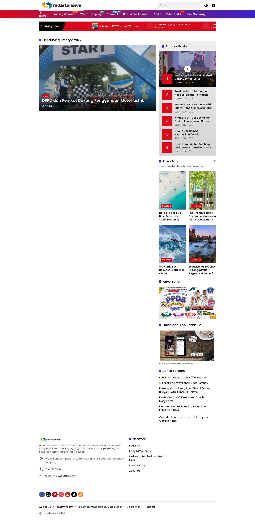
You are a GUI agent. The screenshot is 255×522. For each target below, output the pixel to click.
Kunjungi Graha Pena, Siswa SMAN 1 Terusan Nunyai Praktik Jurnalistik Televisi (185, 390)
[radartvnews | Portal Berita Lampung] (61, 5)
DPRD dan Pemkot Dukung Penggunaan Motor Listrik (93, 100)
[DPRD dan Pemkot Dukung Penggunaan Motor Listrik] (97, 78)
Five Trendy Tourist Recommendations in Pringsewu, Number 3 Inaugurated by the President (202, 216)
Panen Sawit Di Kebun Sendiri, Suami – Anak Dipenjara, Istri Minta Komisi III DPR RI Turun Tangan (193, 106)
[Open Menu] (214, 5)
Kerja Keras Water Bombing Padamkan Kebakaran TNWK (193, 146)
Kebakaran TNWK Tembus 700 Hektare (104, 26)
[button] (197, 5)
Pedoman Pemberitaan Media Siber (100, 507)
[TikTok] (74, 494)
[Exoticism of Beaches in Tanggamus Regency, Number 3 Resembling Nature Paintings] (202, 244)
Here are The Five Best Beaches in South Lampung (170, 216)
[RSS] (80, 494)
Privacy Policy (137, 465)
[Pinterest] (55, 494)
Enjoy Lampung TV (140, 451)
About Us (134, 471)
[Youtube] (67, 494)
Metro (45, 96)
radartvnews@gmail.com (60, 475)
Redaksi (150, 507)
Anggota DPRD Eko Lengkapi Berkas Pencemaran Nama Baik (192, 119)
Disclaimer (133, 507)
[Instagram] (61, 494)
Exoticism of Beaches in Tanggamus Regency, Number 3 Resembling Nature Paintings (202, 270)
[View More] (214, 160)
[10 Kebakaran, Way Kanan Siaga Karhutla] (134, 26)
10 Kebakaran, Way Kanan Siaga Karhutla (156, 26)
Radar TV (134, 445)
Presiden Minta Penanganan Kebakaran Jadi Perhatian (192, 93)
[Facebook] (42, 494)
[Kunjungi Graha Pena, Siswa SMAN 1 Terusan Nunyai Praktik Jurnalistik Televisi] (190, 26)
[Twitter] (48, 494)
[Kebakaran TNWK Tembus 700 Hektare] (79, 26)
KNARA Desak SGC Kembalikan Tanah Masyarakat (187, 132)
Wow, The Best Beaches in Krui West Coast (172, 270)
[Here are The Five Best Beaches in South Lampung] (172, 190)
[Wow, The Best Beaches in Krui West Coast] (172, 244)
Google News (168, 421)
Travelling (166, 205)
